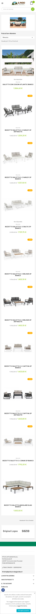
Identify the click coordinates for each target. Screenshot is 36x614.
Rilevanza (18, 37)
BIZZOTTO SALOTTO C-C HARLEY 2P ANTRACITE (18, 130)
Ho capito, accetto (23, 610)
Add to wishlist (18, 64)
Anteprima (23, 64)
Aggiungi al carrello (13, 111)
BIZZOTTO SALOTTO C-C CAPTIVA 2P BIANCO (18, 366)
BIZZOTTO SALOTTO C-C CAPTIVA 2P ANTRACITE (18, 414)
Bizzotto (18, 82)
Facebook (3, 590)
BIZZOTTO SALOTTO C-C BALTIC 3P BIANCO (18, 227)
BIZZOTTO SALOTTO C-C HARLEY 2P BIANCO (18, 178)
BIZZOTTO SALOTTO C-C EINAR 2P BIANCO (18, 460)
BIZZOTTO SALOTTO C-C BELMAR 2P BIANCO (18, 274)
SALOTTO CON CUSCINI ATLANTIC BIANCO (18, 84)
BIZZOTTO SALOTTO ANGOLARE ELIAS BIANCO (18, 506)
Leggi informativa (22, 606)
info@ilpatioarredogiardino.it (13, 572)
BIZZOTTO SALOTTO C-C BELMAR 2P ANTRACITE (18, 320)
